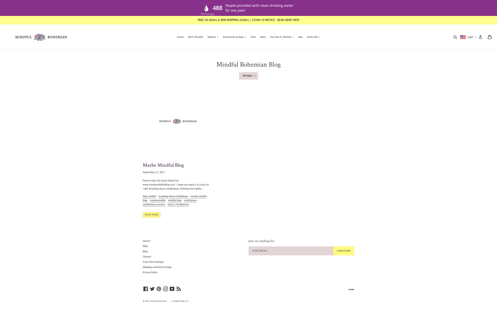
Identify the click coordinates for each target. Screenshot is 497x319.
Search (146, 241)
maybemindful (157, 200)
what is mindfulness (178, 204)
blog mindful (149, 196)
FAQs (145, 246)
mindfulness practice (154, 204)
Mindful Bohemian (158, 301)
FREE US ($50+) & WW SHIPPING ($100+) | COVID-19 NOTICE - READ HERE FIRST (249, 20)
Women (214, 37)
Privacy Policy (150, 272)
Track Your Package (153, 262)
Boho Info (314, 37)
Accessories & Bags (235, 37)
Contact (147, 256)
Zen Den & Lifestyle (283, 37)
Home (180, 37)
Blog (145, 251)
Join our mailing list (261, 241)
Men (253, 37)
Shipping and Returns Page (157, 267)
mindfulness (190, 200)
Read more (151, 215)
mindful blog (174, 200)
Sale (300, 37)
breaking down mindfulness (173, 196)
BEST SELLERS (195, 37)
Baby (263, 37)
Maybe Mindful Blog (163, 165)
